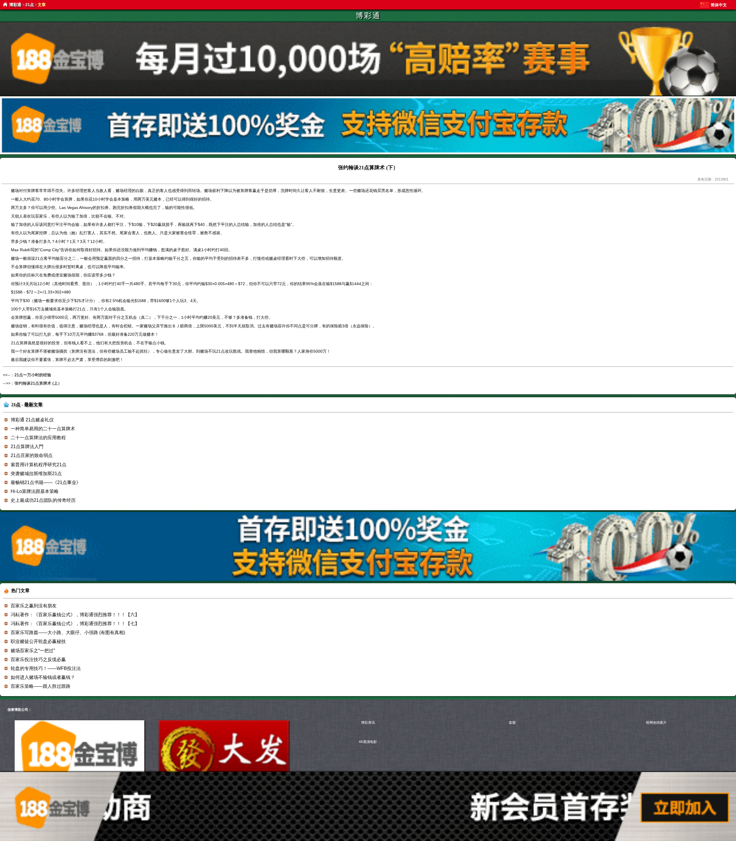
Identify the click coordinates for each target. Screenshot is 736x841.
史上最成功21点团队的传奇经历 (43, 500)
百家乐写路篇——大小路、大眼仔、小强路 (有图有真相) (68, 632)
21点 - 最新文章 (27, 404)
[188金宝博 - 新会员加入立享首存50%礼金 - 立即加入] (368, 579)
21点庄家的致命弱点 (32, 455)
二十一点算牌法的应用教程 (38, 437)
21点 (29, 4)
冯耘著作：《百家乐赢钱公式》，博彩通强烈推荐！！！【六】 (75, 614)
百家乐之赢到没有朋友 (34, 605)
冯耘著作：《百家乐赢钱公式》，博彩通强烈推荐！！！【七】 (75, 623)
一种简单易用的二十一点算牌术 (43, 428)
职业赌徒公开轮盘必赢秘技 (38, 641)
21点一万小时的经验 (32, 375)
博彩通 (15, 4)
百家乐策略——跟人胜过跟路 (40, 686)
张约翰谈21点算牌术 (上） (38, 383)
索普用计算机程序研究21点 (38, 464)
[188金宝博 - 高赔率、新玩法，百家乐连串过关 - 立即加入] (368, 153)
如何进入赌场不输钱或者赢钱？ (43, 677)
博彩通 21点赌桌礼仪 (32, 419)
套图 (512, 723)
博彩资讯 (368, 723)
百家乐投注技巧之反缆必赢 (38, 659)
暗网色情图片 (656, 723)
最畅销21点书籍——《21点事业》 (46, 482)
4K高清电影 (368, 742)
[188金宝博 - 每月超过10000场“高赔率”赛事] (368, 94)
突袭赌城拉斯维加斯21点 (36, 473)
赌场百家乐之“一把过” (33, 650)
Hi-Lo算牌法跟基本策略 (35, 491)
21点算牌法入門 (27, 446)
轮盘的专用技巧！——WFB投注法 (46, 668)
